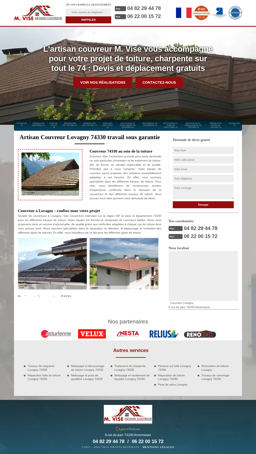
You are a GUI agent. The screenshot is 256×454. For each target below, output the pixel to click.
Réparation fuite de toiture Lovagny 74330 (44, 377)
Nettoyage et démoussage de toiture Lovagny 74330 (87, 367)
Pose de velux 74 (54, 125)
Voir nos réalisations (102, 82)
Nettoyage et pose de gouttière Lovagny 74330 (87, 377)
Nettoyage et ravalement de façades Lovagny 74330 (132, 377)
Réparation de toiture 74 (89, 124)
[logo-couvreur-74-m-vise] (38, 13)
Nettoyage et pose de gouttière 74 (170, 125)
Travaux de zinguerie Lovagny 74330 (41, 367)
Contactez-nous (159, 82)
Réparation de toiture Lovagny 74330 (171, 377)
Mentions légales (158, 447)
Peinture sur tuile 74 (108, 125)
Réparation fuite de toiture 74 (216, 125)
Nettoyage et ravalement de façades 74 (128, 125)
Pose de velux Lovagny (172, 384)
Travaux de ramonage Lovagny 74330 (215, 377)
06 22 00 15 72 (144, 16)
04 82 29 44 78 (144, 8)
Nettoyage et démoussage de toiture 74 (193, 125)
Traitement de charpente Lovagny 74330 (130, 367)
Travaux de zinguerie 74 (38, 124)
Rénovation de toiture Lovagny (215, 367)
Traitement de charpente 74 (150, 124)
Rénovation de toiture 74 (70, 124)
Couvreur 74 (21, 124)
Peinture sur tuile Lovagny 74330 (174, 367)
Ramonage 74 (234, 124)
